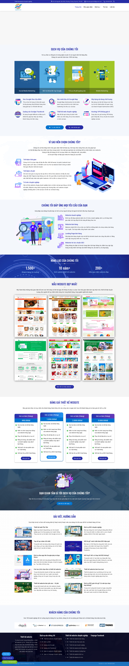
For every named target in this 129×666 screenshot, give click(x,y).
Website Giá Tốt (29, 663)
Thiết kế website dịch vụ (76, 654)
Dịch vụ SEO (47, 642)
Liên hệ (112, 7)
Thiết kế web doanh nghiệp (77, 645)
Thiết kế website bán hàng (77, 639)
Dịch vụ (97, 7)
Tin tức (105, 7)
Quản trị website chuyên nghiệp (53, 651)
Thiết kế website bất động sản (78, 648)
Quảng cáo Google (49, 645)
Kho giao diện (88, 7)
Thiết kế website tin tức (76, 657)
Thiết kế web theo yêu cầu (77, 642)
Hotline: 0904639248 (9, 662)
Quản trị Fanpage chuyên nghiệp (53, 654)
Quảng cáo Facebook (50, 648)
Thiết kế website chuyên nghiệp (53, 639)
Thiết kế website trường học (77, 651)
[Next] (124, 27)
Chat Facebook (7, 658)
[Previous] (4, 27)
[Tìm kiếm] (114, 1)
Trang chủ (78, 7)
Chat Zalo (6, 654)
